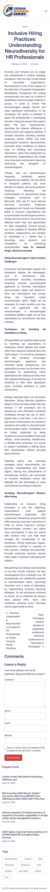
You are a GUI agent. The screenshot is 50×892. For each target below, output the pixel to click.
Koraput (8, 871)
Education (9, 865)
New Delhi (23, 871)
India (39, 865)
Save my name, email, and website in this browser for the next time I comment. (26, 749)
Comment (9, 679)
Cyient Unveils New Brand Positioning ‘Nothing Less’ (22, 778)
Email (7, 723)
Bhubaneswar (11, 859)
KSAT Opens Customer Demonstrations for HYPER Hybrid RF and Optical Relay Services (25, 834)
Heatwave (25, 865)
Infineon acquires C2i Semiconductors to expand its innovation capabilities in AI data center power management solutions (25, 815)
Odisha (38, 871)
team (36, 64)
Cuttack (27, 859)
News (25, 26)
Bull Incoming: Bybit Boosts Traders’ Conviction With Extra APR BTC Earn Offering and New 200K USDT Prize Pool (23, 796)
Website (8, 735)
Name (7, 711)
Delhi (40, 859)
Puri (6, 877)
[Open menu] (46, 11)
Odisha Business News (19, 888)
